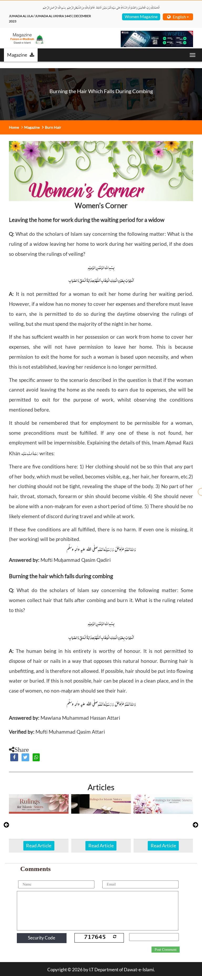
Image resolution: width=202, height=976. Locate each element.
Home (14, 127)
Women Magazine (141, 16)
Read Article (38, 845)
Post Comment (165, 949)
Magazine (17, 55)
